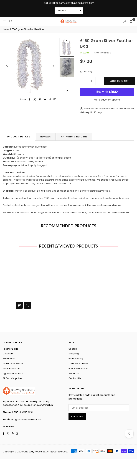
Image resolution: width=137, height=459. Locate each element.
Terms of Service (78, 363)
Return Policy (75, 358)
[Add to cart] (19, 305)
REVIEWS (45, 136)
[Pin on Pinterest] (40, 99)
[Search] (10, 21)
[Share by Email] (55, 99)
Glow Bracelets (11, 368)
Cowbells (8, 353)
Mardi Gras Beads (13, 363)
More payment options (107, 99)
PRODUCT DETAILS (18, 136)
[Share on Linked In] (45, 99)
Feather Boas (10, 349)
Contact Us (74, 378)
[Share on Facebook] (30, 99)
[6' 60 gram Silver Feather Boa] (67, 67)
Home (6, 29)
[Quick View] (27, 305)
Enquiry (87, 71)
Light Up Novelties (13, 373)
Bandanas (9, 358)
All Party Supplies (12, 378)
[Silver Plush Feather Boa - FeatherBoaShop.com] (67, 47)
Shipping (73, 353)
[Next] (53, 65)
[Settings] (124, 21)
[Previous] (7, 65)
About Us (73, 373)
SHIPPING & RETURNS (74, 136)
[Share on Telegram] (50, 99)
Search (72, 349)
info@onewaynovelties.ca (26, 419)
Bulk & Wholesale (78, 368)
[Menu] (4, 21)
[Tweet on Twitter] (35, 99)
